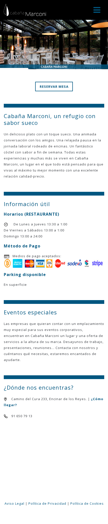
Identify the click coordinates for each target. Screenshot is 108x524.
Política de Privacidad (47, 503)
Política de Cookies (87, 503)
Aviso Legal (14, 503)
